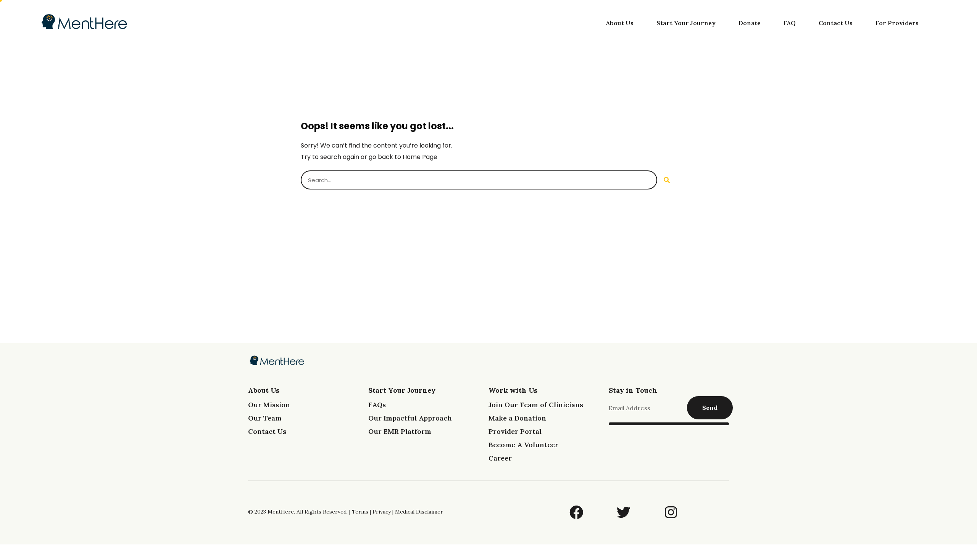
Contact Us (836, 23)
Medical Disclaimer (419, 511)
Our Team (265, 418)
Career (500, 458)
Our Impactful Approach (410, 418)
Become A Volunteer (523, 444)
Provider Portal (515, 431)
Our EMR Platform (399, 431)
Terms (360, 511)
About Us (620, 23)
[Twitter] (623, 512)
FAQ (790, 23)
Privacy (381, 511)
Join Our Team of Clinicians (535, 404)
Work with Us (512, 390)
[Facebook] (576, 512)
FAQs (377, 404)
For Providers (897, 23)
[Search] (666, 179)
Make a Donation (517, 418)
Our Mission (269, 404)
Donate (749, 23)
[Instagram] (671, 512)
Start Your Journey (686, 23)
